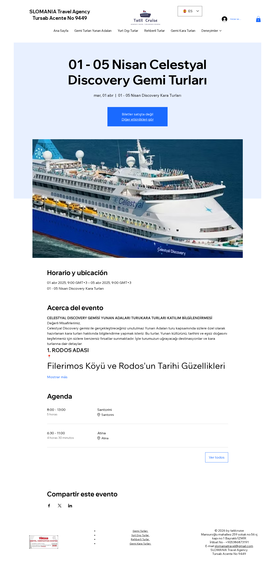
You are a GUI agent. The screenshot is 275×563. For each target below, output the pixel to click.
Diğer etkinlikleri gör (138, 119)
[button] (258, 19)
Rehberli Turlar (140, 539)
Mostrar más (57, 377)
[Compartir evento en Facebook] (49, 505)
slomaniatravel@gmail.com (234, 546)
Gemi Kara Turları (140, 543)
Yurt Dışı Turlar (140, 535)
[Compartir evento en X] (60, 505)
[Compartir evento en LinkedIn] (70, 505)
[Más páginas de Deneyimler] (220, 31)
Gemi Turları (140, 530)
